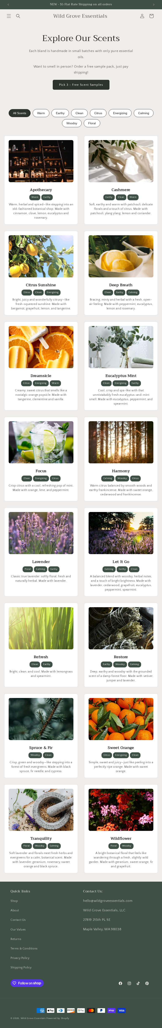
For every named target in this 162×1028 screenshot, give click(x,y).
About (15, 910)
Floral (92, 123)
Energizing (120, 113)
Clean (79, 113)
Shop (14, 901)
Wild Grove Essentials (33, 1018)
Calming (143, 113)
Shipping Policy (21, 967)
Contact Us (18, 920)
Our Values (18, 929)
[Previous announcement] (8, 4)
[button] (9, 16)
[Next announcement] (153, 4)
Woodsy (71, 123)
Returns (16, 939)
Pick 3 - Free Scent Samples (81, 85)
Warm (41, 113)
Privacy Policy (20, 958)
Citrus (98, 113)
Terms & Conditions (24, 948)
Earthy (60, 113)
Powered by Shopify (57, 1018)
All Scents (19, 113)
